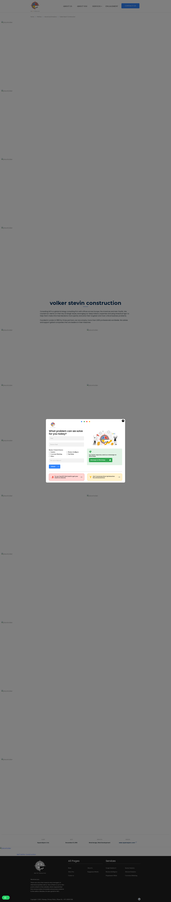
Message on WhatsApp (97, 460)
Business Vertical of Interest (56, 450)
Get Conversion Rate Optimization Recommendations (104, 477)
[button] (6, 898)
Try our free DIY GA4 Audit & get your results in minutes (66, 477)
